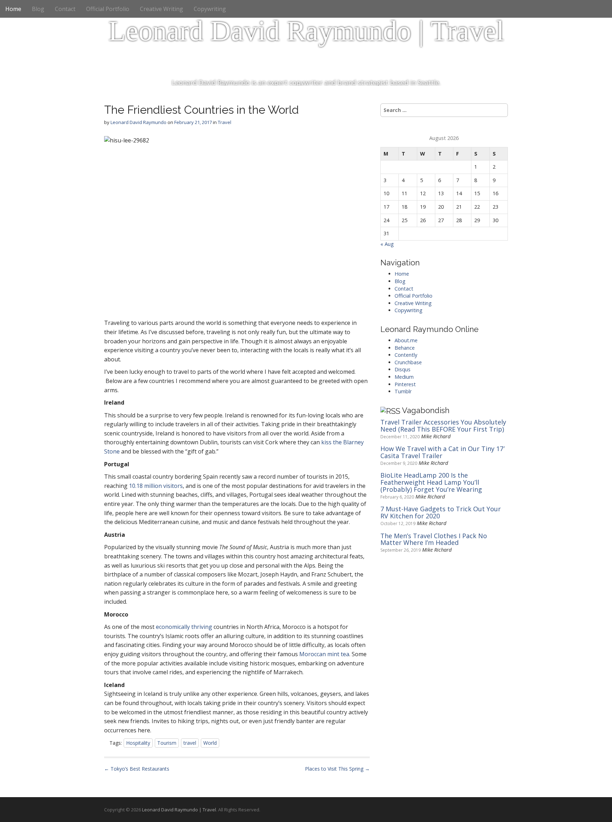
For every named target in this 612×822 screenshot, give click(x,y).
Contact (65, 9)
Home (13, 9)
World (210, 742)
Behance (405, 347)
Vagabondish (425, 410)
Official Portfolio (107, 9)
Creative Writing (161, 9)
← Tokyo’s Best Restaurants (136, 768)
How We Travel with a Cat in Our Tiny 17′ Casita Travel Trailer (442, 452)
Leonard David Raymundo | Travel (306, 30)
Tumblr (403, 391)
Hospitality (138, 742)
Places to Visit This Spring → (337, 768)
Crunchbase (408, 362)
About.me (406, 340)
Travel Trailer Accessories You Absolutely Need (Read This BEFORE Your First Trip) (443, 426)
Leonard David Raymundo (138, 122)
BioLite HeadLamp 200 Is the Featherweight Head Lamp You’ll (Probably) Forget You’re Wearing (431, 482)
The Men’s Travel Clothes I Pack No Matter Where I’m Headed (433, 540)
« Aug (387, 244)
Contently (406, 354)
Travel (224, 122)
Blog (38, 9)
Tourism (166, 742)
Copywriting (210, 9)
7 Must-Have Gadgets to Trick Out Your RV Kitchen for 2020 (440, 513)
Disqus (402, 369)
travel (189, 742)
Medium (404, 376)
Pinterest (405, 384)
